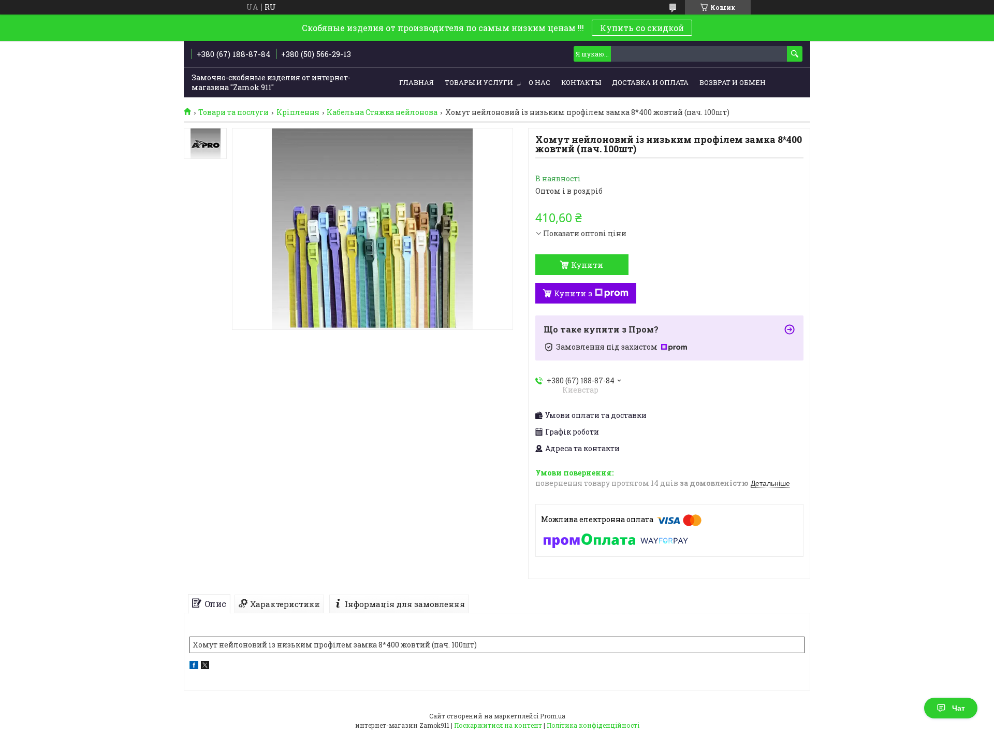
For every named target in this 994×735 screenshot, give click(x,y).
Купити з (573, 293)
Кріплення (297, 112)
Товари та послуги (233, 112)
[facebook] (193, 666)
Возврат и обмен (732, 82)
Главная (416, 82)
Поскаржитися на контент (498, 725)
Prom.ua (552, 716)
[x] (205, 666)
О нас (539, 82)
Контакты (581, 82)
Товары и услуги (479, 82)
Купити (587, 265)
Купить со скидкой (642, 27)
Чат (958, 708)
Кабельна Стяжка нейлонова (382, 112)
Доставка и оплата (650, 82)
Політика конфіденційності (593, 725)
